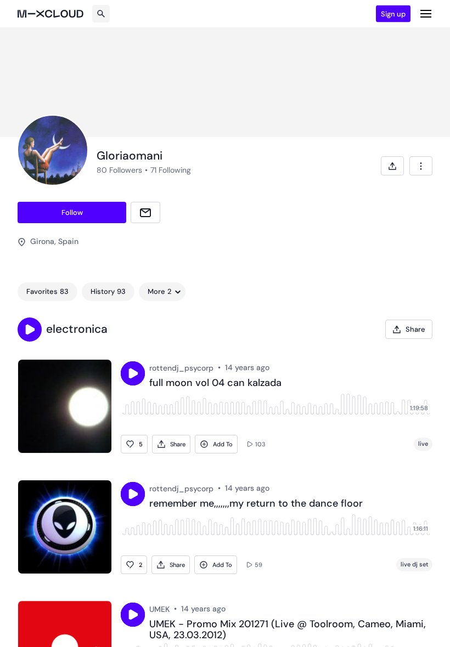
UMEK (159, 609)
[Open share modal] (392, 165)
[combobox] (420, 165)
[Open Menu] (425, 13)
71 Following (170, 170)
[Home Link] (50, 14)
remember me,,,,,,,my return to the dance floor (256, 503)
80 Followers (119, 170)
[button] (30, 329)
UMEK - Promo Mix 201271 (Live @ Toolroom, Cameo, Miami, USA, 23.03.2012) (287, 630)
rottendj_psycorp (181, 368)
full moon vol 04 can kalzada (215, 383)
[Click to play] (133, 373)
